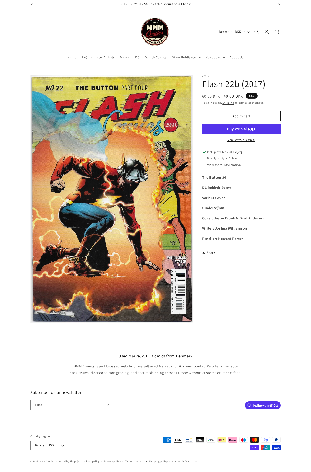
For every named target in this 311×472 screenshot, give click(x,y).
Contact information (184, 461)
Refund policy (91, 461)
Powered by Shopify (67, 461)
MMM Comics (47, 461)
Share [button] (211, 253)
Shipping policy (158, 461)
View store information (224, 165)
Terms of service (134, 461)
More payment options (241, 139)
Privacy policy (112, 461)
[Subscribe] (107, 404)
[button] (86, 57)
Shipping (228, 102)
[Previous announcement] (32, 4)
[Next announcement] (279, 4)
